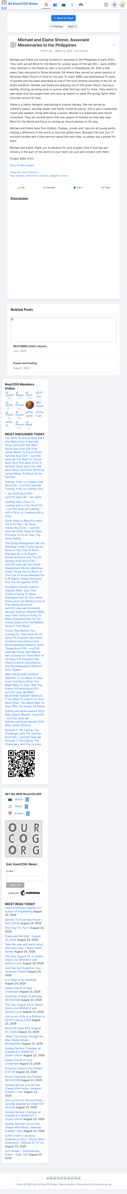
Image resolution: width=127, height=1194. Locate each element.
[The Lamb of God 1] (30, 414)
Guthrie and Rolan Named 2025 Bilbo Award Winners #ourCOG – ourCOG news (24, 714)
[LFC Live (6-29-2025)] (40, 395)
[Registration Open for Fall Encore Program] (30, 405)
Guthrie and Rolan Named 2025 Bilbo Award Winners (24, 723)
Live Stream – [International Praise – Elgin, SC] (22, 1152)
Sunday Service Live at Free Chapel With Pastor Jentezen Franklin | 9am (23, 1127)
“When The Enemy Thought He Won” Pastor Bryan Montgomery (24, 1040)
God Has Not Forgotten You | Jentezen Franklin (23, 969)
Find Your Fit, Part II (17, 927)
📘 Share (77, 187)
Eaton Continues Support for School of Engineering (23, 909)
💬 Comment (49, 187)
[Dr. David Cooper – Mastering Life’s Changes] (40, 405)
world (65, 175)
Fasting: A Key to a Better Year (24, 488)
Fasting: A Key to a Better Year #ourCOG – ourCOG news (24, 483)
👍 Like (21, 187)
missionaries (31, 175)
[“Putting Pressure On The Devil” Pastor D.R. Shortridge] (9, 414)
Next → (72, 26)
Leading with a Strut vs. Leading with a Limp (24, 512)
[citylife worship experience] (9, 395)
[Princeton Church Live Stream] (19, 405)
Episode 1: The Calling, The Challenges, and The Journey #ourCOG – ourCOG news (23, 733)
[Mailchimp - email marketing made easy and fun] (24, 895)
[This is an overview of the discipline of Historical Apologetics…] (40, 414)
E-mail (10, 871)
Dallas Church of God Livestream (18, 989)
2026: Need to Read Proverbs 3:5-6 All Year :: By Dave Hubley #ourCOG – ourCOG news (23, 526)
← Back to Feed (63, 18)
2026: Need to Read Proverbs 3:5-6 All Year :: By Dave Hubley (23, 535)
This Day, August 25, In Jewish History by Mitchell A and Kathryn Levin (24, 960)
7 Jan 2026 (34, 497)
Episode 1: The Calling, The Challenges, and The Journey (23, 742)
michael (20, 175)
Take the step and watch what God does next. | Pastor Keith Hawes (24, 948)
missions (43, 175)
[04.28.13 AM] (9, 405)
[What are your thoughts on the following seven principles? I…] (30, 424)
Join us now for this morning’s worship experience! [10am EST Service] (24, 1103)
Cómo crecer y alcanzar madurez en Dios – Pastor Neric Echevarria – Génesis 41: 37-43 (25, 1139)
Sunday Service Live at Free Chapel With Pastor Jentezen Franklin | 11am (23, 1088)
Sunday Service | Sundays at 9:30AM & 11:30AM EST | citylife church (23, 1052)
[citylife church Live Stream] (19, 414)
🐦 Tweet (106, 187)
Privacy (19, 1184)
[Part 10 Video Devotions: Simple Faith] (9, 424)
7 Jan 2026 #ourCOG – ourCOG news (19, 495)
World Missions (30, 172)
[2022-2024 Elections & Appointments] (30, 395)
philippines (55, 175)
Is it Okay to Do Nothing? (21, 979)
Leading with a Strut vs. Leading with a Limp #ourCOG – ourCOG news (24, 505)
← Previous (57, 26)
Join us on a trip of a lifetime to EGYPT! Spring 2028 (25, 1018)
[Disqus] (63, 250)
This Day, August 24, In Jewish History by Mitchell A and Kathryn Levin (24, 1008)
